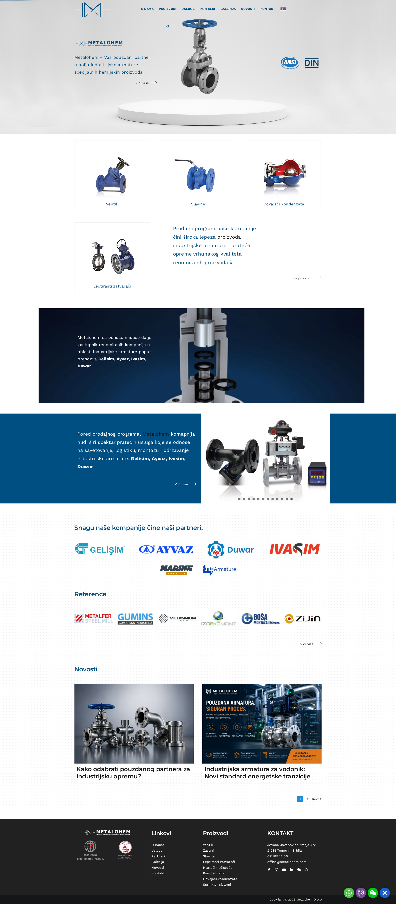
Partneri (158, 856)
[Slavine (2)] (198, 170)
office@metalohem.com (287, 862)
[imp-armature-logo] (219, 566)
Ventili (112, 204)
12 (291, 499)
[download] (101, 541)
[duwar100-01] (230, 541)
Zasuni (208, 850)
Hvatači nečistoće (217, 868)
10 (282, 499)
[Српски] (284, 8)
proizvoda (229, 237)
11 (287, 499)
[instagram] (276, 869)
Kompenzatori (214, 873)
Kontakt (158, 873)
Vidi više (142, 83)
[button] (167, 26)
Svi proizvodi (303, 278)
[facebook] (269, 869)
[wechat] (299, 869)
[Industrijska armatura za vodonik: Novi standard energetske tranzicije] (262, 724)
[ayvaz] (166, 541)
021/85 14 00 (277, 856)
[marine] (176, 566)
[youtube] (284, 869)
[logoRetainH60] (294, 541)
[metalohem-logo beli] (108, 830)
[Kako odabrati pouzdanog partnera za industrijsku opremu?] (134, 724)
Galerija (157, 862)
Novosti (157, 868)
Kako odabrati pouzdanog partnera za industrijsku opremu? (133, 772)
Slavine (198, 204)
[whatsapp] (306, 869)
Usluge (156, 850)
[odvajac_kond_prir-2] (284, 170)
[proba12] (112, 170)
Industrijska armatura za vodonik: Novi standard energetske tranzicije (257, 772)
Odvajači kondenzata (283, 204)
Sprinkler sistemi (217, 884)
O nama (157, 845)
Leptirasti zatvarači (112, 286)
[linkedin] (291, 869)
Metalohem (156, 434)
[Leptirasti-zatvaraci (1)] (112, 253)
